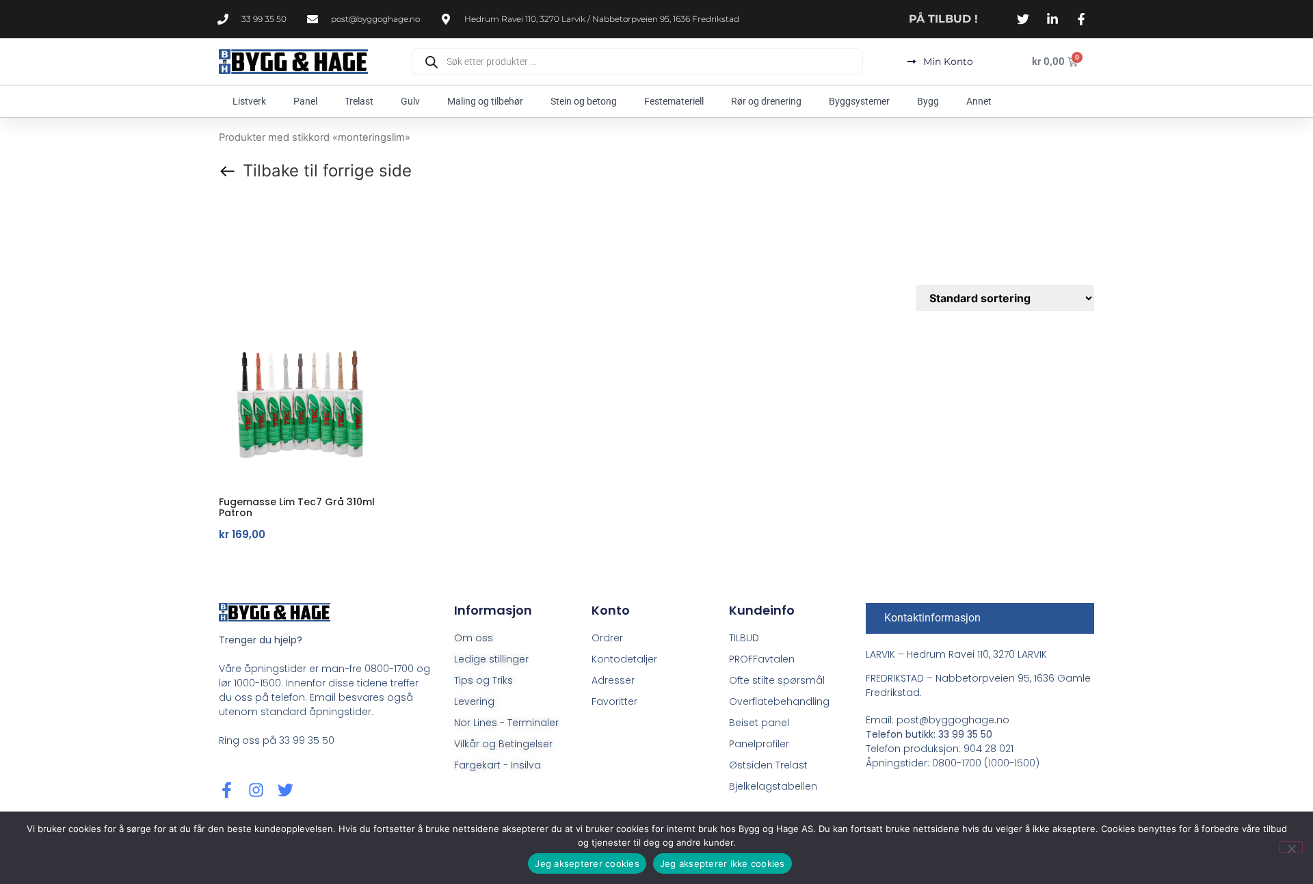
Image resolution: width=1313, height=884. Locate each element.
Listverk (249, 101)
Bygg (928, 101)
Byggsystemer (859, 101)
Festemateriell (674, 101)
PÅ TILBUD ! (943, 18)
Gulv (410, 101)
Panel (305, 101)
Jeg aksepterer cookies (587, 863)
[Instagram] (256, 790)
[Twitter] (285, 790)
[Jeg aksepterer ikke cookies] (1291, 847)
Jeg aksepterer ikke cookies (722, 863)
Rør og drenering (766, 101)
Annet (979, 101)
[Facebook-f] (227, 790)
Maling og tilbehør (485, 101)
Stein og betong (584, 101)
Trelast (359, 101)
